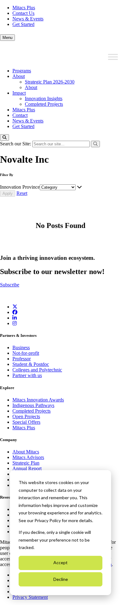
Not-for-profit (25, 353)
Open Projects (26, 416)
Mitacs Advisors (28, 457)
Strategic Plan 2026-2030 (49, 81)
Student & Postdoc (30, 364)
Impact (19, 93)
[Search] (4, 137)
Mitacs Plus (23, 7)
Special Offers (26, 422)
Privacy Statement (30, 597)
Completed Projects (44, 104)
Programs (21, 70)
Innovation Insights (43, 98)
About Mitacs (25, 451)
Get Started (23, 24)
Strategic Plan (25, 463)
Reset (21, 193)
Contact (20, 115)
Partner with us (27, 375)
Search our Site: (16, 143)
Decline (60, 579)
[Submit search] (95, 144)
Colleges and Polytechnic (37, 369)
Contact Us (23, 13)
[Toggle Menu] (113, 57)
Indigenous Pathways (33, 405)
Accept (60, 562)
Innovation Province (20, 187)
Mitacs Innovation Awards (38, 399)
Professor (21, 358)
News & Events (27, 18)
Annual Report (27, 468)
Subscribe (9, 284)
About (18, 76)
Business (21, 347)
